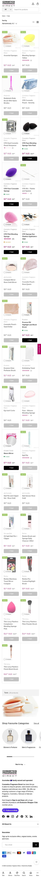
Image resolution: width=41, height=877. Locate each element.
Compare (8, 46)
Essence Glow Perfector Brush (10, 369)
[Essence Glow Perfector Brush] (11, 353)
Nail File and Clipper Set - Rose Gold (11, 497)
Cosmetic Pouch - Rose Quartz (28, 283)
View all (36, 723)
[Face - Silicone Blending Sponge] (29, 394)
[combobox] (20, 9)
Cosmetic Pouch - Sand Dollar (10, 325)
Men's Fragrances (28, 747)
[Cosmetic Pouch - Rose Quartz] (29, 265)
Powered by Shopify (27, 865)
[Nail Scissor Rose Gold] (29, 481)
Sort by (4, 20)
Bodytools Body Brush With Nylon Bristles (10, 100)
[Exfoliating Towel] (29, 353)
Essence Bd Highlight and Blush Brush (29, 324)
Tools (8, 16)
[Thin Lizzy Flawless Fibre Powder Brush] (29, 607)
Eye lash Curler (9, 410)
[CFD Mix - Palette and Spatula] (29, 172)
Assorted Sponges (10, 55)
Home (3, 16)
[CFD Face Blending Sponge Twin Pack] (29, 126)
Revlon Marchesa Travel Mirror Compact (10, 581)
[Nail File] (29, 439)
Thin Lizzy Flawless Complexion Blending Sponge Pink (11, 625)
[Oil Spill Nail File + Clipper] (11, 521)
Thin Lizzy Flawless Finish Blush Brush (11, 668)
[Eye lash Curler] (11, 394)
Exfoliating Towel (28, 368)
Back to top (19, 764)
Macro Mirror (8, 453)
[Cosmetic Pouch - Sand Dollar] (11, 308)
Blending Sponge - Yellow (29, 57)
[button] (37, 3)
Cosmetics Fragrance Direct (13, 865)
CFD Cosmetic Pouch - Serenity (28, 101)
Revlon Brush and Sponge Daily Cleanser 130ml (28, 538)
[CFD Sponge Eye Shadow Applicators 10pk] (29, 217)
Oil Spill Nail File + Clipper (10, 537)
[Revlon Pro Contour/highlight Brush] (29, 564)
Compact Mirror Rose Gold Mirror (10, 281)
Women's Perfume (10, 747)
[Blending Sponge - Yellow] (29, 39)
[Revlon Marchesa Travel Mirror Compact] (11, 564)
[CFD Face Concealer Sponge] (11, 172)
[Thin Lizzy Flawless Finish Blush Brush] (11, 652)
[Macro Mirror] (11, 439)
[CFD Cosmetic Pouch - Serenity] (29, 84)
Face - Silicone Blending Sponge (28, 412)
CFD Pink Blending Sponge (11, 235)
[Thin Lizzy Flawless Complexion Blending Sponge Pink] (11, 607)
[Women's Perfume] (10, 736)
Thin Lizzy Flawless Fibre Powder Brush (29, 623)
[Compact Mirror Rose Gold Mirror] (11, 265)
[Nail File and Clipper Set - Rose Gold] (11, 481)
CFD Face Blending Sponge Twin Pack (29, 144)
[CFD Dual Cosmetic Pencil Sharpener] (11, 126)
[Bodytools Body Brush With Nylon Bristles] (11, 84)
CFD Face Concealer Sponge (11, 190)
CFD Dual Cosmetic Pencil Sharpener (11, 144)
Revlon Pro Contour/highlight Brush (28, 581)
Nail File (25, 455)
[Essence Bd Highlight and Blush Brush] (29, 308)
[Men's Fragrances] (29, 736)
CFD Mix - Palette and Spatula (28, 190)
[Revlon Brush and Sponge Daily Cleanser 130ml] (29, 521)
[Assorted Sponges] (11, 39)
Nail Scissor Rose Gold (28, 497)
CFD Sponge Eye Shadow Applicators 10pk (29, 236)
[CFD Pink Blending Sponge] (11, 217)
